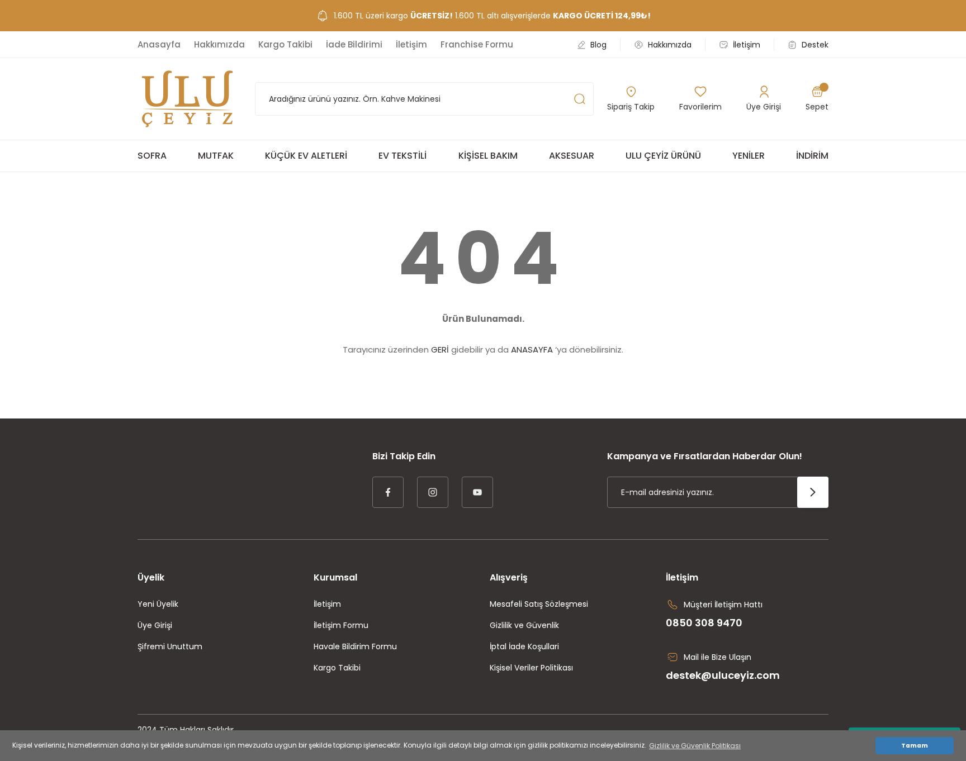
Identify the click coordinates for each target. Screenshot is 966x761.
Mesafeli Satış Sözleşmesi (539, 604)
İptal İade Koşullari (524, 646)
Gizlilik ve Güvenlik (524, 625)
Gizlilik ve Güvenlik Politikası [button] (695, 745)
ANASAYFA (532, 349)
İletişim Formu (341, 625)
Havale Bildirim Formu (355, 646)
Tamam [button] (914, 745)
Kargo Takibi (337, 667)
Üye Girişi (155, 625)
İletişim (327, 604)
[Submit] (812, 492)
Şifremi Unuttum (170, 646)
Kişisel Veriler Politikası (531, 667)
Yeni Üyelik (158, 604)
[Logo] (187, 99)
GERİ (440, 349)
